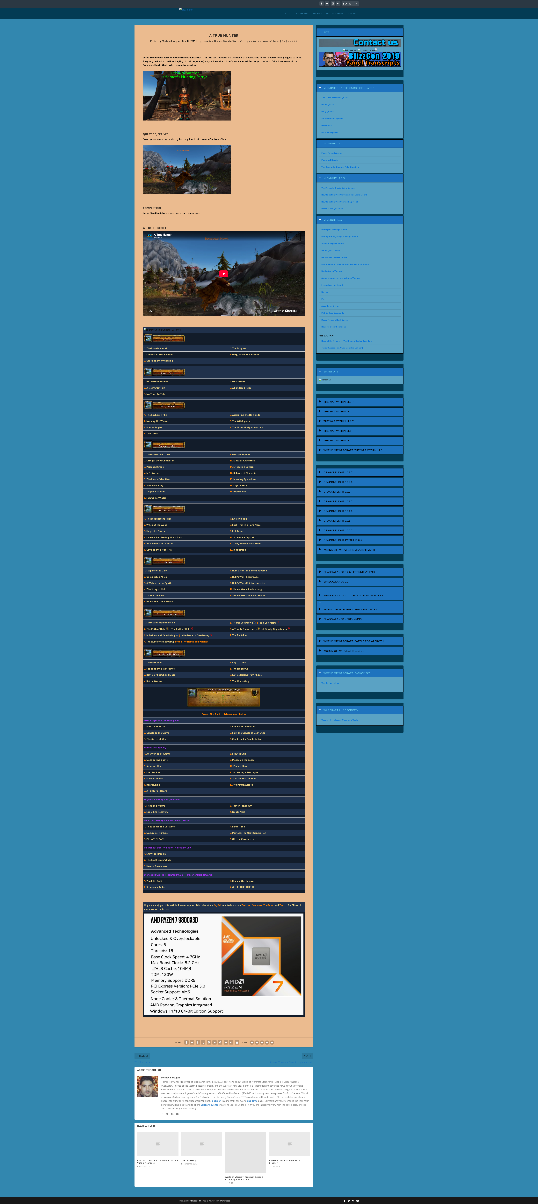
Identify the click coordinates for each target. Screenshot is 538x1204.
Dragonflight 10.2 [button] (337, 491)
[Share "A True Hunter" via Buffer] (220, 1042)
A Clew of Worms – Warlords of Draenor (285, 1161)
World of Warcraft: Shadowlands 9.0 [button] (351, 609)
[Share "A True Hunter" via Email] (231, 1042)
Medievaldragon (171, 41)
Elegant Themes (198, 1201)
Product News (334, 13)
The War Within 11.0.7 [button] (339, 440)
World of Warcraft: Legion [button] (344, 651)
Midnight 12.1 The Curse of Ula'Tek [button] (349, 88)
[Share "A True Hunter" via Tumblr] (203, 1042)
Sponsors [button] (331, 371)
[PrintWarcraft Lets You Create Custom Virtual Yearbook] (157, 1144)
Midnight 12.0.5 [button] (334, 178)
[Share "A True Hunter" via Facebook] (186, 1042)
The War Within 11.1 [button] (338, 430)
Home (288, 13)
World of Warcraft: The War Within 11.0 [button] (353, 450)
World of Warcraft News (266, 41)
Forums (352, 13)
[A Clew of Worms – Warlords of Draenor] (289, 1144)
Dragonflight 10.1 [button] (337, 520)
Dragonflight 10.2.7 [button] (338, 472)
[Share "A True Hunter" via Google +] (197, 1042)
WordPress (225, 1201)
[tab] (359, 32)
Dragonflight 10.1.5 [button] (338, 511)
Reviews (317, 13)
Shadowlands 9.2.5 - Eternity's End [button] (349, 572)
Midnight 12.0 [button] (333, 219)
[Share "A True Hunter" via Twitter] (192, 1042)
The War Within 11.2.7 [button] (339, 401)
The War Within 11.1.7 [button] (339, 421)
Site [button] (326, 32)
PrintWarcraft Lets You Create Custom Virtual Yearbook (157, 1161)
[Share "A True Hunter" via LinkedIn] (214, 1042)
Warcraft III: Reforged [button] (341, 710)
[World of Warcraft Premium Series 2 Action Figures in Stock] (245, 1152)
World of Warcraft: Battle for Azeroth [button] (354, 641)
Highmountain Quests (210, 41)
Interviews (302, 13)
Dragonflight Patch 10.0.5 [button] (343, 540)
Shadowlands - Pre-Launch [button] (344, 619)
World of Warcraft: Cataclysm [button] (347, 673)
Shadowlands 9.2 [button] (336, 581)
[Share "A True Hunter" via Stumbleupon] (226, 1042)
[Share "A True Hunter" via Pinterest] (209, 1042)
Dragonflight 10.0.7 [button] (338, 530)
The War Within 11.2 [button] (338, 411)
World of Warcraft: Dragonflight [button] (349, 549)
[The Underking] (201, 1144)
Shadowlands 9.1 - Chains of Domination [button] (353, 595)
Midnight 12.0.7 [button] (334, 143)
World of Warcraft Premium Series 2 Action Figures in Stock (244, 1178)
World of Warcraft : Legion (237, 41)
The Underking (189, 1160)
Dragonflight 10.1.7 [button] (338, 501)
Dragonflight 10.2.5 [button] (338, 482)
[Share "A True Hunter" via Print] (237, 1042)
